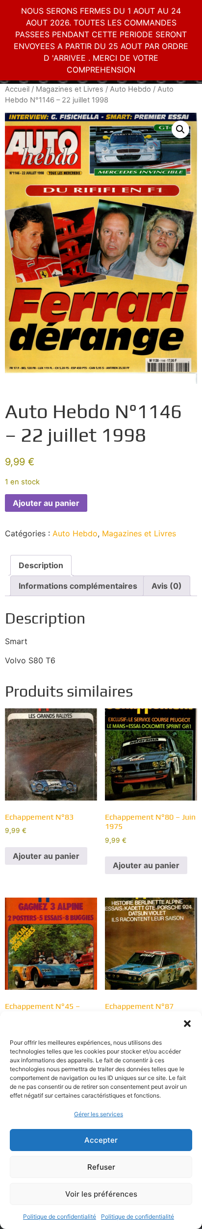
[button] (187, 1023)
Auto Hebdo (130, 89)
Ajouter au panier (46, 503)
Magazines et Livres (69, 89)
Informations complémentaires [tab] (78, 586)
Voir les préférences (101, 1194)
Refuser (101, 1167)
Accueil (17, 89)
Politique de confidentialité (59, 1216)
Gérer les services (98, 1114)
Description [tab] (41, 565)
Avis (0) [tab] (167, 586)
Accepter (101, 1140)
